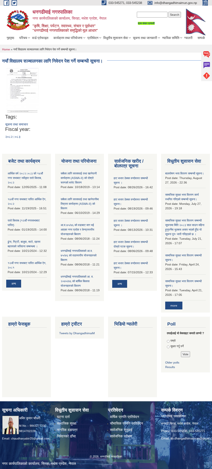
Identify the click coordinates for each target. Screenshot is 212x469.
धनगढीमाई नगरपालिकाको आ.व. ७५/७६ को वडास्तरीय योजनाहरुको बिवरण (78, 255)
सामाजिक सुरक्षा (66, 423)
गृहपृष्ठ (10, 38)
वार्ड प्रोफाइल (40, 38)
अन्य (13, 283)
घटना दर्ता (63, 417)
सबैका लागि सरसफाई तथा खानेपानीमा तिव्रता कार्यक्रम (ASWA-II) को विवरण (80, 204)
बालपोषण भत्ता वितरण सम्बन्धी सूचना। (184, 173)
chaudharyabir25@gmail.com (30, 438)
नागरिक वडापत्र (67, 430)
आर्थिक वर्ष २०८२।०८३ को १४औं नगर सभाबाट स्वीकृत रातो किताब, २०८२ (25, 178)
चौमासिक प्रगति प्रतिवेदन (126, 423)
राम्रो (173, 340)
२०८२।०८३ (12, 137)
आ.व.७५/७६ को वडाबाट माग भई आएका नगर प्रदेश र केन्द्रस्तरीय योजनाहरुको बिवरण (77, 229)
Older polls (172, 362)
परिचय (23, 38)
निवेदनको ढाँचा (66, 436)
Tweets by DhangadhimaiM (77, 333)
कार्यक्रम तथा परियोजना (67, 38)
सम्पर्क (201, 38)
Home (6, 49)
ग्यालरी (188, 38)
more (173, 305)
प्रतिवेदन (92, 38)
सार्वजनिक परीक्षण (121, 436)
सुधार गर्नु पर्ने (177, 346)
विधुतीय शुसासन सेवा (115, 38)
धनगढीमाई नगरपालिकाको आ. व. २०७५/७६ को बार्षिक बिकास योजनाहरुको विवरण (77, 281)
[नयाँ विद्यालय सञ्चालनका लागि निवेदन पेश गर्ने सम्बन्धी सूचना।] (22, 90)
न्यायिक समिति (170, 38)
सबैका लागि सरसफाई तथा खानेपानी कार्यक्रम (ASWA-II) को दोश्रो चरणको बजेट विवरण (79, 178)
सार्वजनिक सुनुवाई (121, 430)
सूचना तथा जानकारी (145, 38)
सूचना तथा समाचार (16, 124)
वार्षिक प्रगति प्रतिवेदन (124, 417)
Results (170, 367)
